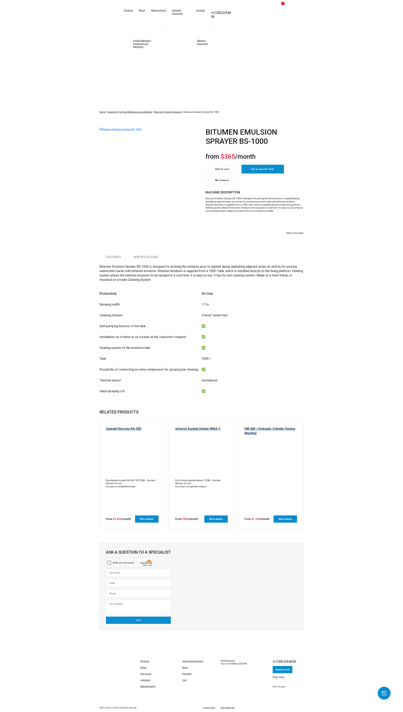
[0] (275, 11)
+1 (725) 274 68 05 (221, 13)
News (185, 667)
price (384, 693)
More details (146, 519)
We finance (222, 180)
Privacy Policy (209, 708)
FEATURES (113, 257)
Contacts (200, 10)
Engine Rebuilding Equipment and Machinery (142, 43)
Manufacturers (158, 10)
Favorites (186, 674)
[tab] (113, 257)
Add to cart (222, 169)
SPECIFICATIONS (145, 257)
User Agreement (227, 708)
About (142, 10)
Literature (145, 680)
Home (102, 112)
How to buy (145, 674)
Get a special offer (263, 169)
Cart (184, 680)
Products (128, 10)
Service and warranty (192, 661)
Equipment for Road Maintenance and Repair (129, 112)
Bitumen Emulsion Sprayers (168, 112)
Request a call (282, 669)
